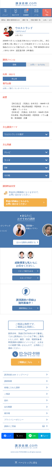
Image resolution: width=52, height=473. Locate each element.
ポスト (21, 436)
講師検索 (8, 381)
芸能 (14, 64)
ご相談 (7, 393)
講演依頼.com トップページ (16, 374)
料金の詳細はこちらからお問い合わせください (17, 202)
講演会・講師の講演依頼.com (10, 20)
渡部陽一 (30, 225)
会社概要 (8, 406)
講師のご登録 (10, 426)
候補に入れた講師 (12, 387)
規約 (6, 400)
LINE (34, 436)
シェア (9, 436)
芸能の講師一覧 (35, 20)
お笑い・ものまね (37, 64)
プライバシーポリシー (14, 419)
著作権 (7, 413)
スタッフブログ (25, 278)
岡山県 (14, 79)
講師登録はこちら (25, 308)
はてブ (46, 436)
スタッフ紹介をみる (25, 271)
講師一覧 (25, 20)
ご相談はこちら (25, 362)
